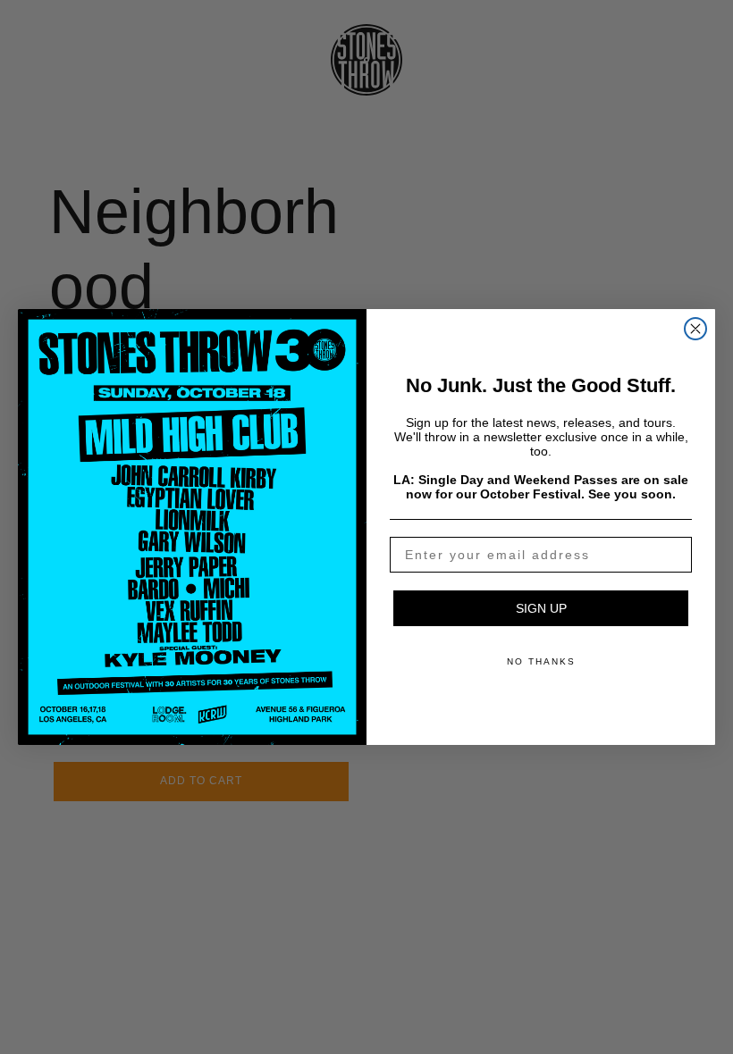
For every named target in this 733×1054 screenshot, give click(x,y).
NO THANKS (541, 661)
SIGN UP (541, 608)
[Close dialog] (695, 328)
